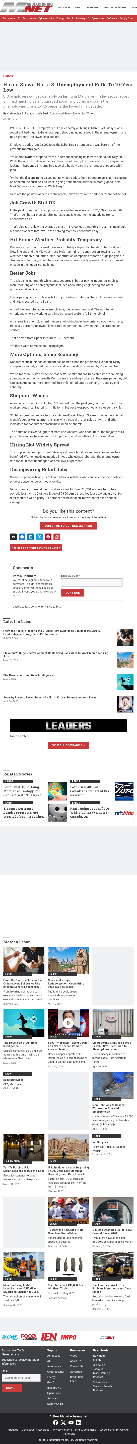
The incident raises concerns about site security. (65, 1239)
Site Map (70, 1433)
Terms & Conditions (84, 1429)
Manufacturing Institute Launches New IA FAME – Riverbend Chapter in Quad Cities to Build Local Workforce (23, 1289)
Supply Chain (12, 1161)
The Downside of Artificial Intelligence (28, 675)
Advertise (43, 1429)
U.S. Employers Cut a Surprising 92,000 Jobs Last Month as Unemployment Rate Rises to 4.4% (68, 1171)
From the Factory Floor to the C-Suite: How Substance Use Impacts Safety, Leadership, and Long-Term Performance (52, 632)
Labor (8, 76)
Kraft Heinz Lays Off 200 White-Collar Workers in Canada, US (90, 813)
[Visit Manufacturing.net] (108, 1337)
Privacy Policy (61, 1429)
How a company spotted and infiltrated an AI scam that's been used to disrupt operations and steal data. (68, 1058)
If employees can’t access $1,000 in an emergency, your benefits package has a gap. (112, 1120)
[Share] (22, 537)
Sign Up (12, 1388)
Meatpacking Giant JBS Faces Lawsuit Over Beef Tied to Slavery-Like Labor (111, 1046)
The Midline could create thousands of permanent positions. (63, 995)
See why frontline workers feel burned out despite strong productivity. (111, 1300)
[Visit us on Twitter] (63, 1422)
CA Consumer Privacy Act (114, 1429)
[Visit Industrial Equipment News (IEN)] (49, 1337)
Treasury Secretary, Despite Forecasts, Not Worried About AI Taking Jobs (23, 813)
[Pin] (48, 537)
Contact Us (28, 1429)
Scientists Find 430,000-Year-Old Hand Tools (67, 1287)
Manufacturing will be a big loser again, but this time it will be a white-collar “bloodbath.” (23, 1054)
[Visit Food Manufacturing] (29, 1337)
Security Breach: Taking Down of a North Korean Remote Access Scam (49, 697)
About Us (13, 1429)
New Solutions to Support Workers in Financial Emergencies (108, 1108)
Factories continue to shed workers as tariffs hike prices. (21, 1177)
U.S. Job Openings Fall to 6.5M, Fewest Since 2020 (112, 1231)
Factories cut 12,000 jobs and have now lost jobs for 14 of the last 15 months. (67, 1182)
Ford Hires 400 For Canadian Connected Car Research (89, 791)
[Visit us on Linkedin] (78, 1422)
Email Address (71, 575)
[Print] (13, 537)
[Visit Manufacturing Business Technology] (127, 1337)
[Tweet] (39, 537)
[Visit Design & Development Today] (10, 1337)
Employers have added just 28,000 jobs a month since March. (112, 1239)
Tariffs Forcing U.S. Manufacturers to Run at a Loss (24, 1169)
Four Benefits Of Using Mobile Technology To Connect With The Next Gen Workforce (22, 791)
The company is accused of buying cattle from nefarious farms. (109, 1058)
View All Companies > (68, 745)
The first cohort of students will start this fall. (22, 1298)
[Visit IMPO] (68, 1337)
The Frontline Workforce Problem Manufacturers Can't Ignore (111, 1288)
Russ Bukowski (13, 1079)
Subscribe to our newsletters (68, 525)
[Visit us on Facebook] (55, 1422)
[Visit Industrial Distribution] (88, 1337)
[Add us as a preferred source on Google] (56, 537)
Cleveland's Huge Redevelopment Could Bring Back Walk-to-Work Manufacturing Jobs (55, 654)
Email (5, 1371)
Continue (72, 592)
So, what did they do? (61, 1293)
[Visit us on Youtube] (71, 1422)
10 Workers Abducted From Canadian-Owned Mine (66, 1231)
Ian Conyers (100, 1142)
